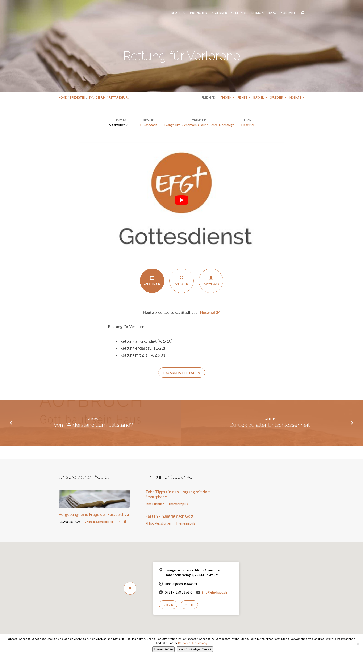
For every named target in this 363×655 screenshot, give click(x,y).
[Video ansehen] (119, 521)
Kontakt (288, 14)
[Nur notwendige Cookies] (358, 644)
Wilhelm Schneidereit (99, 521)
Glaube (203, 125)
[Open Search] (302, 14)
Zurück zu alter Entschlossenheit (270, 425)
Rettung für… (119, 97)
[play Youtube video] (181, 200)
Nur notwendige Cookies (194, 649)
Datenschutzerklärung (192, 643)
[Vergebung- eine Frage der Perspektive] (94, 504)
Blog (273, 14)
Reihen (242, 97)
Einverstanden (163, 649)
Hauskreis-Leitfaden (181, 373)
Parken (168, 604)
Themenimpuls (178, 504)
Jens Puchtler (154, 504)
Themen (226, 97)
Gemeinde (239, 14)
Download (211, 283)
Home (63, 97)
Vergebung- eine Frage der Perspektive (94, 514)
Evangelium (97, 97)
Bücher (258, 97)
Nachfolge (226, 125)
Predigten (199, 14)
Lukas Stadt (148, 125)
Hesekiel (247, 125)
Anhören (181, 283)
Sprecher (276, 97)
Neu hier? (179, 14)
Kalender (220, 14)
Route (189, 604)
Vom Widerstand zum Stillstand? (93, 425)
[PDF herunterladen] (124, 521)
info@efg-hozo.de (214, 592)
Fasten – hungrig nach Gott (169, 516)
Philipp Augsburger (158, 523)
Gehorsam (189, 125)
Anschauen (152, 284)
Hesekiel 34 (210, 312)
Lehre (214, 125)
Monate (295, 97)
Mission (258, 14)
